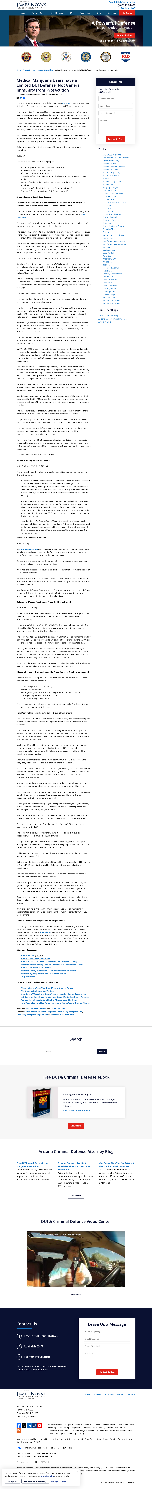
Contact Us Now (124, 35)
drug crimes (45, 932)
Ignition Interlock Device (113, 235)
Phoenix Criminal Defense (36, 1453)
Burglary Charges (110, 187)
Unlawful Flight (109, 294)
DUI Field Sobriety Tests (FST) (116, 202)
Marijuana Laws (58, 1008)
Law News (107, 247)
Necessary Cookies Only (35, 1481)
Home (22, 13)
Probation (107, 262)
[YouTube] (39, 1425)
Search (102, 1051)
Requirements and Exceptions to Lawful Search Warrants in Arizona (52, 964)
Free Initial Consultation (122, 2)
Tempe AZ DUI (109, 276)
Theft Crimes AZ (110, 279)
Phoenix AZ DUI (109, 259)
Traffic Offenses (110, 285)
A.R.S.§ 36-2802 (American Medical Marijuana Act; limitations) (49, 961)
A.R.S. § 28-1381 (28, 955)
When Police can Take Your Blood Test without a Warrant (47, 988)
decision (66, 103)
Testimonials (85, 13)
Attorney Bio (37, 13)
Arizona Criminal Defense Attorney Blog (38, 70)
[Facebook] (19, 1425)
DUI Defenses (109, 199)
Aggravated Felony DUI (113, 160)
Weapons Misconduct (112, 300)
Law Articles (108, 238)
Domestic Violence (111, 220)
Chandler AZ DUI (110, 190)
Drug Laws (107, 223)
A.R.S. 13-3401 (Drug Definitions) (35, 958)
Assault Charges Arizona (113, 181)
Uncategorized (109, 288)
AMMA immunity (31, 1011)
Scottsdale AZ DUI (111, 268)
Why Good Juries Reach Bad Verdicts (37, 991)
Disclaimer (97, 1394)
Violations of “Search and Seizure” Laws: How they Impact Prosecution (53, 994)
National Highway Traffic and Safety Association (43, 973)
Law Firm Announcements (114, 244)
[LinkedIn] (29, 1425)
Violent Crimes (109, 297)
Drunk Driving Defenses (113, 226)
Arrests (106, 178)
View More (76, 1126)
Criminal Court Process (113, 193)
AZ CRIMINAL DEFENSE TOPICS (116, 157)
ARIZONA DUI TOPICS (112, 155)
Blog (99, 13)
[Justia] (34, 1425)
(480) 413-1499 (126, 5)
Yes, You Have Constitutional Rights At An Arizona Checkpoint (49, 1000)
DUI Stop (107, 208)
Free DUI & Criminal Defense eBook (76, 1077)
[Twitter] (24, 1425)
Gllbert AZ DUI (109, 229)
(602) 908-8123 (29, 1416)
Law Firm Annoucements (114, 241)
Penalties (107, 256)
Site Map (120, 1394)
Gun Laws (107, 232)
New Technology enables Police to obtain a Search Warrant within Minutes (55, 1003)
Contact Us (127, 13)
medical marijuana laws (63, 1014)
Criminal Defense (56, 13)
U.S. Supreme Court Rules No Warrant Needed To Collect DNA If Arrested (55, 997)
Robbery (106, 265)
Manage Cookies (65, 1448)
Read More (76, 1195)
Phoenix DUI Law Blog (108, 315)
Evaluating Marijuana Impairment (32, 1014)
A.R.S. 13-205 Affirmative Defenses (36, 967)
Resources (112, 13)
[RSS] (19, 1430)
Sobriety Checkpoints (112, 273)
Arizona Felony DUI (111, 175)
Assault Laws (108, 184)
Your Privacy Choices (32, 1448)
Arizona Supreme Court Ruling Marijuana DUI (61, 1011)
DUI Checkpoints (110, 196)
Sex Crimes (107, 271)
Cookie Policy (49, 1448)
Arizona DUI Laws (110, 169)
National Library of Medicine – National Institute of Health (48, 970)
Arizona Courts (109, 163)
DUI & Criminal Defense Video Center (76, 1221)
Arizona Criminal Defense (114, 166)
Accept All (12, 1481)
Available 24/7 (128, 8)
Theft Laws (108, 282)
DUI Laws (107, 205)
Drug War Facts (28, 976)
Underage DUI (109, 291)
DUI (71, 13)
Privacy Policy (109, 1394)
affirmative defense (28, 549)
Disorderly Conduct (111, 217)
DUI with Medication (112, 214)
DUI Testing (108, 211)
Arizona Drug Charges (36, 1008)
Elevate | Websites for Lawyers (118, 1482)
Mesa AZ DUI (108, 253)
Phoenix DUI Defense (34, 1456)
